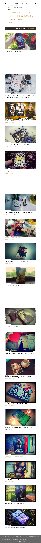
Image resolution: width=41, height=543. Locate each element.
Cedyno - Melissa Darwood (14, 51)
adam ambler (12, 19)
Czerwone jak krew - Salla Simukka (17, 261)
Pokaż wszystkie (31, 28)
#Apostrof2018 (13, 12)
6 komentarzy (11, 239)
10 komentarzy (11, 378)
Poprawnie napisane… (19, 3)
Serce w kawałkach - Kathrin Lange (17, 404)
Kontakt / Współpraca (13, 7)
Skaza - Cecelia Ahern (12, 326)
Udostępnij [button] (6, 98)
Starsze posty (32, 533)
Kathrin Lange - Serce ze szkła (15, 527)
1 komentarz (11, 173)
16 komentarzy (11, 481)
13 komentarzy (11, 457)
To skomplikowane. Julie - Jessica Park (18, 377)
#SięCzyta (23, 12)
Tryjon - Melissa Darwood (14, 238)
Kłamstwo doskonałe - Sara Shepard (17, 480)
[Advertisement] (20, 63)
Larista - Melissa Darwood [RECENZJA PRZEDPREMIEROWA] (17, 145)
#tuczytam (27, 12)
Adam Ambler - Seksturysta (20, 19)
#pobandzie (18, 12)
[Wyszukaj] (35, 3)
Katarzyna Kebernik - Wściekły (15, 503)
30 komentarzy (11, 528)
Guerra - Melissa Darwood (14, 121)
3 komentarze (11, 122)
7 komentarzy (11, 215)
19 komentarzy (11, 98)
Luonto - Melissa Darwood (14, 285)
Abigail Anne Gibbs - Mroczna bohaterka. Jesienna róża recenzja (20, 15)
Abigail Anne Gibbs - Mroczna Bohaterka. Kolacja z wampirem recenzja (21, 17)
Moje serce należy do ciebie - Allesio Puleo (19, 353)
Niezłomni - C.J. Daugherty (14, 456)
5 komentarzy (11, 263)
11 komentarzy (11, 354)
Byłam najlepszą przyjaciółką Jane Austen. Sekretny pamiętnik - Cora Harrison (19, 96)
